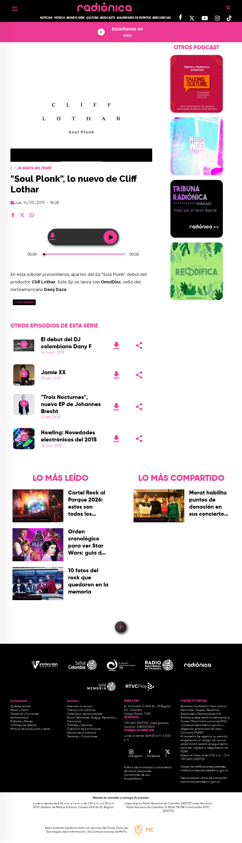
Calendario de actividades (85, 714)
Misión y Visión (19, 710)
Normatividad (19, 717)
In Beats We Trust (35, 168)
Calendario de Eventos (134, 18)
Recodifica (196, 303)
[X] (22, 215)
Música (59, 18)
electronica (25, 302)
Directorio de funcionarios (84, 729)
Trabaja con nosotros (81, 710)
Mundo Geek (76, 18)
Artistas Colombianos (152, 520)
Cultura (92, 18)
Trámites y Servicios (79, 725)
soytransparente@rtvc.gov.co (200, 782)
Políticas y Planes (21, 721)
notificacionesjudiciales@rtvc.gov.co (204, 770)
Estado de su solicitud (81, 732)
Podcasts (107, 18)
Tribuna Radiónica (197, 240)
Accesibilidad (133, 778)
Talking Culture (196, 115)
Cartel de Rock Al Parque (33, 520)
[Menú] (14, 9)
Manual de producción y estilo (30, 729)
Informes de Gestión (23, 725)
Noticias (46, 18)
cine (19, 558)
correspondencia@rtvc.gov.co (201, 725)
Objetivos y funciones (24, 714)
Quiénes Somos (20, 706)
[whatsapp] (31, 215)
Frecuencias (162, 18)
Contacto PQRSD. (192, 732)
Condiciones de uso (137, 775)
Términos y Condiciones (82, 736)
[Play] (24, 345)
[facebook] (12, 215)
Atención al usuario (79, 706)
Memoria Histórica (28, 597)
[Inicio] (104, 5)
